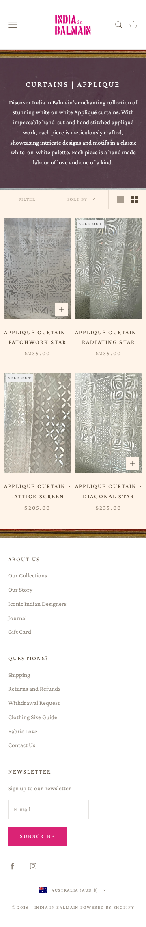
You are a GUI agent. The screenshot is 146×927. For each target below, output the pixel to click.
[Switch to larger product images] (120, 199)
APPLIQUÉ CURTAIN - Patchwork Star (37, 337)
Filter (27, 199)
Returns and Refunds (34, 688)
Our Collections (27, 575)
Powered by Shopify (107, 907)
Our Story (20, 589)
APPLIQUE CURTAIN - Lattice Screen (37, 491)
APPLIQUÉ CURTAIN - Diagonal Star (108, 491)
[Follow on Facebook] (12, 866)
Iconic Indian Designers (37, 604)
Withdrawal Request (34, 703)
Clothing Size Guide (32, 717)
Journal (17, 618)
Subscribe (37, 836)
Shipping (19, 675)
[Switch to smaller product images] (134, 199)
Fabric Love (22, 731)
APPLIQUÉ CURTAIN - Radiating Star (108, 337)
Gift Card (19, 632)
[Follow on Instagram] (33, 866)
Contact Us (21, 745)
